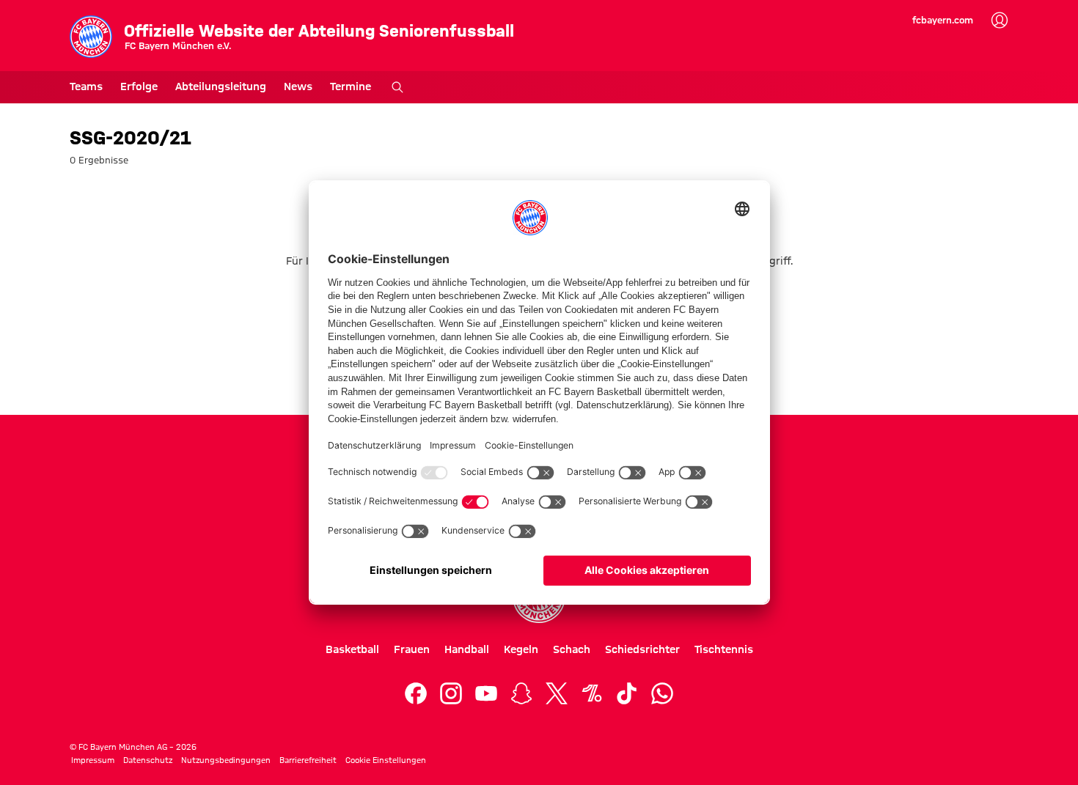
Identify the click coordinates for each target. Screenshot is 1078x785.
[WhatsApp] (662, 693)
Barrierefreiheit (308, 760)
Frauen (412, 649)
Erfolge (139, 86)
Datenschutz (147, 760)
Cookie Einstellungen (385, 760)
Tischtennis (723, 649)
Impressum (92, 760)
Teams (86, 86)
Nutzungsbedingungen (226, 760)
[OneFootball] (592, 693)
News (298, 86)
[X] (556, 693)
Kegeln (521, 649)
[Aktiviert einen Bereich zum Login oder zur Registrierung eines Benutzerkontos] (999, 20)
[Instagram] (451, 693)
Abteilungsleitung (220, 86)
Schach (571, 649)
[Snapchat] (521, 693)
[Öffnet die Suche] (397, 87)
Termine (350, 86)
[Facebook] (416, 693)
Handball (466, 649)
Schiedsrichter (642, 649)
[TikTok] (627, 693)
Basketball (352, 649)
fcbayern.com (942, 20)
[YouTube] (486, 693)
